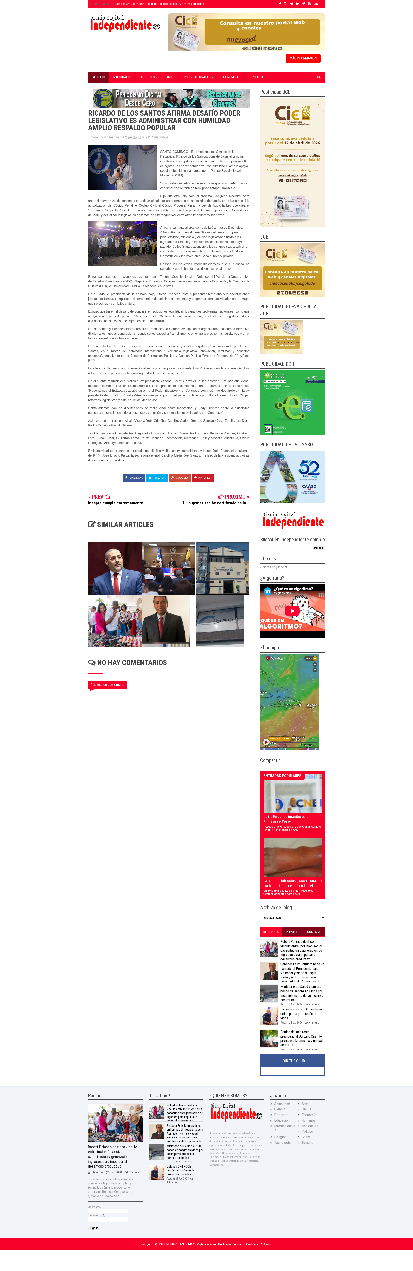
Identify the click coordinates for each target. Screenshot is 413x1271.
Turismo (308, 1143)
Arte (305, 1104)
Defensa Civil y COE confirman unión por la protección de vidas (302, 1013)
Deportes (148, 77)
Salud (171, 77)
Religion (280, 1137)
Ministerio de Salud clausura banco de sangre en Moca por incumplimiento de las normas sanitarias (301, 993)
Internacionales (197, 77)
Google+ (181, 477)
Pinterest (205, 477)
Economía (309, 1115)
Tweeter (159, 477)
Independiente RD (179, 1244)
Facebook (135, 477)
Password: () (96, 1215)
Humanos (309, 1120)
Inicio (100, 77)
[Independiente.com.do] (236, 1121)
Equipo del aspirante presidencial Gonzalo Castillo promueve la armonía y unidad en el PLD (301, 1038)
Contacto (256, 77)
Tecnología (282, 1143)
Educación (282, 1120)
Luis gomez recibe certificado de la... (216, 503)
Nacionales (122, 77)
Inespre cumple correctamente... (117, 503)
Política (307, 1131)
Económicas (231, 77)
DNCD (306, 1109)
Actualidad (282, 1104)
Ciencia (279, 1109)
